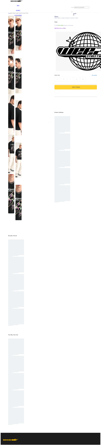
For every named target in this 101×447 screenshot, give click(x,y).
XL (76, 79)
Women (18, 10)
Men (18, 5)
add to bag (76, 87)
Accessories (18, 15)
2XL (83, 79)
